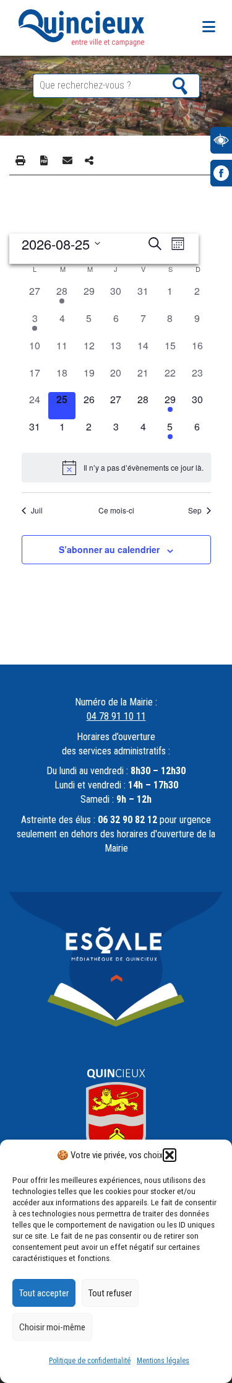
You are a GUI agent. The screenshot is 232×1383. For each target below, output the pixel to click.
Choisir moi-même (52, 1327)
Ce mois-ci (116, 510)
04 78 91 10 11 (116, 716)
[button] (169, 1155)
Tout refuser (110, 1293)
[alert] (116, 467)
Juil (37, 510)
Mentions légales (163, 1360)
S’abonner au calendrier (109, 549)
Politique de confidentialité (90, 1360)
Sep (195, 510)
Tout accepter (44, 1293)
